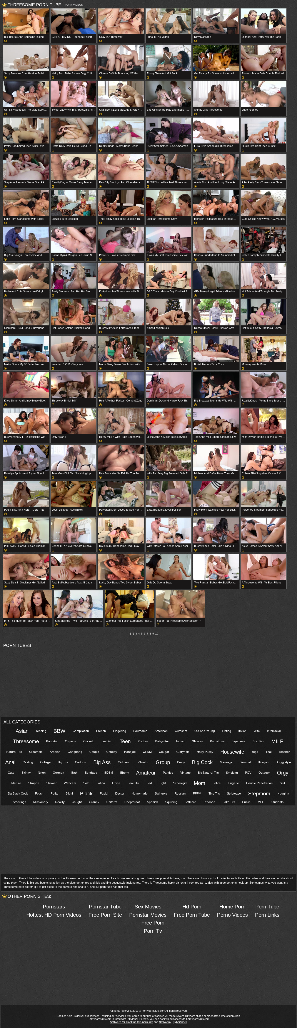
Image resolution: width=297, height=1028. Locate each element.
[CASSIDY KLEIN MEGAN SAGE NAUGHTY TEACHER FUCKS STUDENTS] (121, 94)
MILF (277, 741)
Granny (94, 802)
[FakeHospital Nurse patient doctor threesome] (169, 349)
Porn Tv (152, 927)
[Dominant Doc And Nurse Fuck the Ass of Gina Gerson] (169, 385)
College (45, 762)
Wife (257, 731)
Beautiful (133, 783)
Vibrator (143, 762)
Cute (11, 772)
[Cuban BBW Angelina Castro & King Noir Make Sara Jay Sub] (264, 458)
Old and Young (204, 731)
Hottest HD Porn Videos (53, 911)
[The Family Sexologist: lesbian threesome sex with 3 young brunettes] (121, 203)
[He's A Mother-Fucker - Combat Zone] (121, 385)
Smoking (232, 772)
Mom (199, 783)
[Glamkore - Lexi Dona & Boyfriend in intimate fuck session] (26, 312)
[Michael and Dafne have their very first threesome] (216, 458)
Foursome (140, 731)
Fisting (226, 731)
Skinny (26, 772)
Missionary (40, 802)
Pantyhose (217, 741)
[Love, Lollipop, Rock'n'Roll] (74, 494)
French (101, 731)
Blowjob (263, 762)
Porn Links (267, 911)
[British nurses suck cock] (216, 349)
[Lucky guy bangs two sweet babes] (121, 567)
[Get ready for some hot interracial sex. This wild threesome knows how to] (216, 58)
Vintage (185, 772)
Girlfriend (124, 762)
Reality (60, 802)
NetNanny (165, 1022)
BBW (59, 731)
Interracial (274, 731)
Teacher (284, 751)
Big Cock (202, 762)
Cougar (164, 751)
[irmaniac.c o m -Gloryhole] (74, 349)
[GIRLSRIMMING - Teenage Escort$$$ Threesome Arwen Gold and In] (74, 21)
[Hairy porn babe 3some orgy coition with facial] (74, 58)
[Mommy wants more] (264, 349)
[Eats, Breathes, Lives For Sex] (169, 494)
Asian (22, 731)
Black (86, 793)
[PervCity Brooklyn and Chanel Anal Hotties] (121, 167)
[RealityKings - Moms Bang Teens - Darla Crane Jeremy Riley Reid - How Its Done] (264, 385)
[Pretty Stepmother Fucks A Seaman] (169, 130)
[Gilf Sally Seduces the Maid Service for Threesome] (26, 94)
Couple (94, 751)
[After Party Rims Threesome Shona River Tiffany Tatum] (264, 167)
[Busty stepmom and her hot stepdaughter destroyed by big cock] (74, 276)
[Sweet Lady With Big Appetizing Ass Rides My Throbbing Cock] (74, 94)
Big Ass (102, 762)
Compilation (81, 731)
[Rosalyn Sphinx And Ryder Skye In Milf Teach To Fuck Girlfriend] (26, 458)
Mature (16, 783)
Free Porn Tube (192, 911)
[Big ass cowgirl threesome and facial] (26, 240)
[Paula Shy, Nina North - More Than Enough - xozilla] (26, 494)
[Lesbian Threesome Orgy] (169, 203)
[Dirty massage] (216, 21)
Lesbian (107, 741)
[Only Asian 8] (74, 421)
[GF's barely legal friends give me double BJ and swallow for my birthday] (216, 276)
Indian (180, 741)
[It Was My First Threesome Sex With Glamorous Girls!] (169, 240)
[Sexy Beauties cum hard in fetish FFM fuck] (26, 58)
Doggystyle (283, 762)
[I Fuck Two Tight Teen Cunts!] (264, 130)
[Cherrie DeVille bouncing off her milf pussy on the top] (121, 58)
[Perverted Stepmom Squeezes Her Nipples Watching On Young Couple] (264, 494)
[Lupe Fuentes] (264, 94)
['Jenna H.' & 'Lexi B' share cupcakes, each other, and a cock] (74, 530)
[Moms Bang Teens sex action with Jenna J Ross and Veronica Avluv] (121, 349)
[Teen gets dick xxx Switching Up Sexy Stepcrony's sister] (74, 458)
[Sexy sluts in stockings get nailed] (26, 567)
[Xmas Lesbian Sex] (169, 312)
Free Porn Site (105, 911)
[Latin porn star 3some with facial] (26, 203)
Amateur (146, 773)
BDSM (108, 772)
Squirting (171, 802)
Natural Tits (14, 751)
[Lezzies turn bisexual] (74, 203)
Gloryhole (183, 751)
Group (163, 762)
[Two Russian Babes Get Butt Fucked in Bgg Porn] (216, 567)
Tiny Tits (214, 793)
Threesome (26, 741)
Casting (28, 762)
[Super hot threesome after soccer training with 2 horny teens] (180, 604)
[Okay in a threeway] (121, 21)
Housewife (232, 752)
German (58, 772)
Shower (51, 783)
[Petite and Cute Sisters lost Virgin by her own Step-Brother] (26, 276)
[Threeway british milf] (74, 385)
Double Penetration (259, 783)
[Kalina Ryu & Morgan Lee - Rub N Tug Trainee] (74, 240)
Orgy (282, 773)
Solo (86, 783)
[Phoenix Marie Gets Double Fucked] (264, 58)
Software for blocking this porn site (131, 1022)
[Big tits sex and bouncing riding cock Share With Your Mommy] (26, 21)
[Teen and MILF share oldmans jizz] (216, 421)
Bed (149, 783)
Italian (242, 731)
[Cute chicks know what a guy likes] (264, 203)
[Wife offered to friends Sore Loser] (169, 530)
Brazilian (258, 741)
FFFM (197, 793)
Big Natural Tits (208, 772)
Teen (125, 741)
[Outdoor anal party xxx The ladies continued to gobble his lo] (264, 21)
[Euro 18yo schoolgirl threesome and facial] (216, 130)
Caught (77, 802)
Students (277, 802)
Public (246, 802)
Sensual (245, 762)
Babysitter (162, 741)
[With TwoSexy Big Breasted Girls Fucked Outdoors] (169, 458)
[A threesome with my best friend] (264, 567)
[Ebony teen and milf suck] (169, 58)
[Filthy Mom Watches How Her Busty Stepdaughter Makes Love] (216, 494)
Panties (168, 772)
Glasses (197, 741)
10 (156, 633)
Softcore (190, 802)
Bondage (91, 772)
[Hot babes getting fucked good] (74, 312)
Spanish (152, 802)
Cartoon (80, 762)
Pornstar (52, 741)
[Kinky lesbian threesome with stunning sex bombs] (121, 276)
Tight (162, 783)
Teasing (41, 731)
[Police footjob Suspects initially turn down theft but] (264, 240)
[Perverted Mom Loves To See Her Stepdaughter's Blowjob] (121, 494)
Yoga (254, 751)
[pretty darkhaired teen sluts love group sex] (26, 130)
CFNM (147, 751)
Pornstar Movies (148, 911)
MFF (261, 802)
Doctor (119, 793)
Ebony (124, 772)
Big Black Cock (17, 793)
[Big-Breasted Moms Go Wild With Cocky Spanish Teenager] (216, 385)
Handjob (130, 751)
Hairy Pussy (205, 751)
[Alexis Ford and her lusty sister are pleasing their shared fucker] (216, 167)
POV (248, 772)
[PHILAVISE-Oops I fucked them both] (26, 530)
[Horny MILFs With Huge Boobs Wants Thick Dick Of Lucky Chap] (121, 421)
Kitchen (143, 741)
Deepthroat (132, 802)
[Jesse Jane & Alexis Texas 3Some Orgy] (169, 421)
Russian (180, 793)
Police (216, 783)
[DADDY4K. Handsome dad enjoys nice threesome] (121, 530)
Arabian (55, 751)
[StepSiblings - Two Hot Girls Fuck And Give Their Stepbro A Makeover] (78, 604)
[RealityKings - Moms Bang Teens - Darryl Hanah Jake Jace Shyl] (121, 130)
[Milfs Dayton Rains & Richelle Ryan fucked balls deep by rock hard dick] (264, 421)
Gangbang (75, 751)
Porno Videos (232, 911)
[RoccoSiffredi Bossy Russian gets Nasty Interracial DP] (216, 312)
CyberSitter (180, 1022)
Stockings (19, 802)
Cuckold (88, 741)
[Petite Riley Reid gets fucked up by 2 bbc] (74, 130)
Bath (74, 772)
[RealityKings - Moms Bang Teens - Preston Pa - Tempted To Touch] (74, 167)
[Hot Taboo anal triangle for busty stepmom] (264, 276)
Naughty (283, 793)
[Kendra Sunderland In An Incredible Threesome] (216, 240)
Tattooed (209, 802)
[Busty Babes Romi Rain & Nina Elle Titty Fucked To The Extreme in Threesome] (216, 530)
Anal (10, 762)
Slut (282, 783)
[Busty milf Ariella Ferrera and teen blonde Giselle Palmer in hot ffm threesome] (121, 312)
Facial (104, 793)
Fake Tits (228, 802)
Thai (268, 751)
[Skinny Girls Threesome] (216, 94)
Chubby (111, 751)
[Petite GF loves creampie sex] (121, 240)
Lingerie (233, 783)
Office (116, 783)
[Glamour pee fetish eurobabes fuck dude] (129, 604)
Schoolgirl (180, 783)
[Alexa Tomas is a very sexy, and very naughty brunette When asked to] (264, 530)
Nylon (42, 772)
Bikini (69, 793)
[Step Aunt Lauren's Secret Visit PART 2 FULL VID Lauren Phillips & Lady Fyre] (26, 167)
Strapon (33, 783)
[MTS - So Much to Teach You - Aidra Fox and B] (27, 604)
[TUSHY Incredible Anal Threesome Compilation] (169, 167)
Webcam (70, 783)
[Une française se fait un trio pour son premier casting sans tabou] (121, 458)
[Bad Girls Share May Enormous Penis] (169, 94)
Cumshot (181, 731)
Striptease (234, 793)
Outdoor (264, 772)
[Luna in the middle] (169, 21)
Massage (226, 762)
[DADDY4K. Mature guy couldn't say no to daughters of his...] (169, 276)
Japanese (238, 741)
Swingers (161, 793)
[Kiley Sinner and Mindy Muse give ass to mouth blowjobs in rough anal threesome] (26, 385)
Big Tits (63, 762)
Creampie (36, 751)
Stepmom (259, 793)
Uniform (111, 802)
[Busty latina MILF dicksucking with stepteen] (26, 421)
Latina (101, 783)
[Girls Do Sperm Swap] (169, 567)
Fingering (119, 731)
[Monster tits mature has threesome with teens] (216, 203)
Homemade (140, 793)
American (161, 731)
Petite (54, 793)
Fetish (39, 793)
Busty (181, 762)
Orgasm (70, 741)
